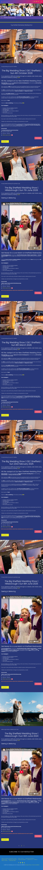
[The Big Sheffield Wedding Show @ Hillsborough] (21, 163)
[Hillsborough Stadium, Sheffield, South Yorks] (21, 709)
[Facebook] (33, 1)
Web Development (22, 859)
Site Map (26, 864)
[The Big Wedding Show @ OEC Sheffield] (21, 46)
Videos (35, 859)
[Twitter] (35, 1)
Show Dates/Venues (29, 858)
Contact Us (29, 859)
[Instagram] (37, 1)
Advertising (4, 859)
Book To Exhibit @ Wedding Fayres (9, 858)
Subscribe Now (12, 860)
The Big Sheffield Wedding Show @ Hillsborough (10, 183)
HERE (18, 77)
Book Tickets (21, 858)
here (18, 194)
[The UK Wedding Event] (7, 1)
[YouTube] (38, 1)
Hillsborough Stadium (7, 135)
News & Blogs (5, 860)
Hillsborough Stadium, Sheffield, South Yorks (9, 729)
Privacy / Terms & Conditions (34, 864)
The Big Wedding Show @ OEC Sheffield (9, 66)
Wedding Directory (12, 859)
